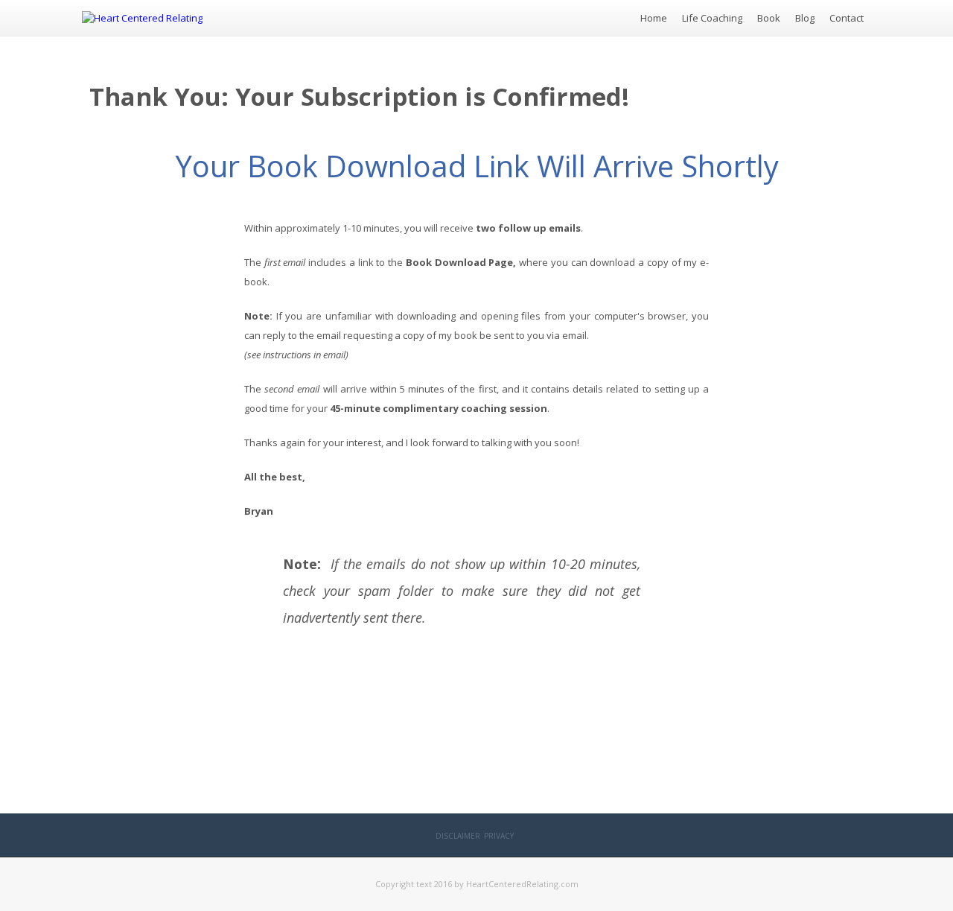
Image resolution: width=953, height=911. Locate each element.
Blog (805, 18)
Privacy (499, 836)
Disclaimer (458, 836)
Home (653, 18)
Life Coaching (712, 18)
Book (768, 18)
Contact (846, 18)
